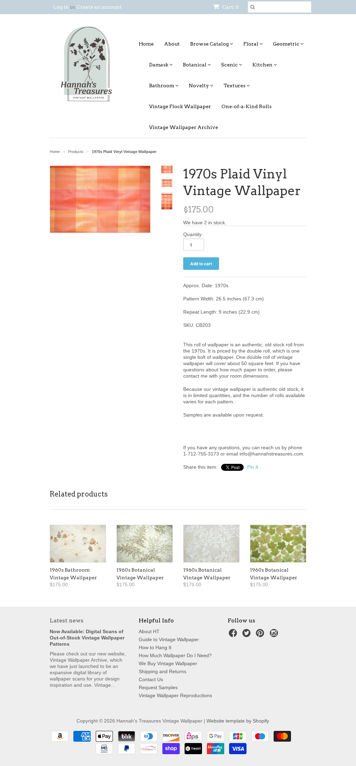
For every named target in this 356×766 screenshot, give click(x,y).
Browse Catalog (210, 44)
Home (146, 44)
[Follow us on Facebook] (234, 635)
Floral (251, 44)
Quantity (192, 234)
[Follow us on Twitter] (247, 635)
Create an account (99, 7)
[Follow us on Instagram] (275, 635)
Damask (159, 64)
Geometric (286, 44)
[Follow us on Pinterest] (261, 635)
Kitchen (263, 64)
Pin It (252, 467)
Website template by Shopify (238, 721)
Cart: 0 (230, 7)
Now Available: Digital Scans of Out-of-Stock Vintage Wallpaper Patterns (87, 638)
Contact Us (151, 679)
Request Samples (158, 687)
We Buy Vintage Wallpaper (168, 663)
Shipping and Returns (162, 671)
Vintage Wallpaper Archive (183, 127)
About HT (149, 631)
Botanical (195, 64)
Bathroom (162, 85)
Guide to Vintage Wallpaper (169, 639)
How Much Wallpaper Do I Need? (175, 655)
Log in (61, 7)
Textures (235, 85)
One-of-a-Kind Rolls (246, 106)
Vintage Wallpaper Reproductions (175, 695)
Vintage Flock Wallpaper (180, 106)
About (172, 44)
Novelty (199, 85)
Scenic (230, 64)
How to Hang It (155, 647)
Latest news (66, 620)
